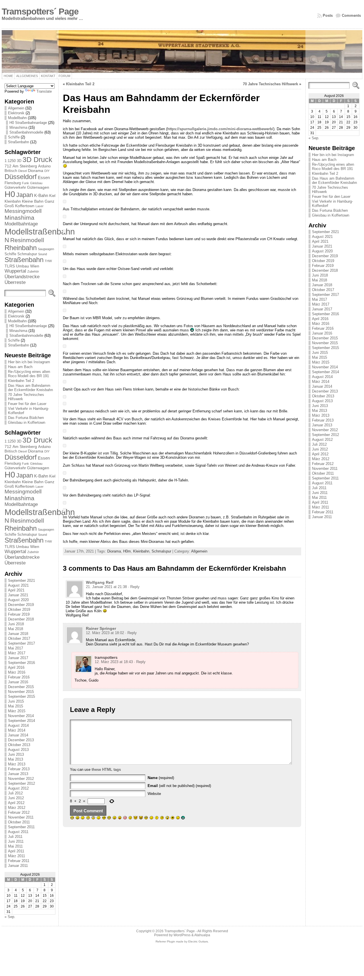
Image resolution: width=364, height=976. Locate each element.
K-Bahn (41, 195)
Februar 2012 (19, 812)
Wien (34, 266)
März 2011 (16, 856)
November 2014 (21, 716)
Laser (40, 206)
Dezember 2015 (21, 687)
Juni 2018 (16, 624)
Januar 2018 (18, 634)
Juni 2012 (16, 798)
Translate (44, 91)
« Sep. (10, 917)
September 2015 (21, 696)
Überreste (15, 282)
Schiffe (14, 137)
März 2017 (16, 653)
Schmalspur (27, 254)
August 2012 (18, 788)
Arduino (44, 166)
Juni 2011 (16, 841)
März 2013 (16, 764)
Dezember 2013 (21, 740)
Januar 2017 (18, 658)
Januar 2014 (18, 735)
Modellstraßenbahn (40, 231)
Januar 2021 (18, 595)
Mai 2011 (15, 846)
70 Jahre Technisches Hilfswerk (270, 84)
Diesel (22, 171)
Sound (42, 254)
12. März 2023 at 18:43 (114, 662)
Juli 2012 (15, 793)
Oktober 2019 (19, 609)
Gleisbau (36, 183)
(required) (161, 778)
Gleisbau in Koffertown (26, 422)
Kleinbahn (13, 201)
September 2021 (21, 580)
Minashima (18, 127)
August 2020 (18, 600)
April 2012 (16, 803)
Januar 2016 (18, 682)
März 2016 (16, 672)
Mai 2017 (15, 648)
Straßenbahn (18, 142)
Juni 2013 (16, 754)
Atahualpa (202, 935)
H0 (10, 194)
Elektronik (16, 113)
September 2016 (21, 663)
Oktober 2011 (19, 822)
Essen (44, 177)
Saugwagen (46, 249)
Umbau (22, 266)
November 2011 (21, 817)
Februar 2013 (19, 769)
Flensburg (13, 183)
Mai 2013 (15, 759)
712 (8, 166)
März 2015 (16, 711)
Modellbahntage (21, 224)
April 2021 (16, 590)
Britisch (11, 171)
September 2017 (21, 643)
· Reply (134, 587)
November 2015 (21, 692)
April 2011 (16, 851)
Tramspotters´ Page (40, 11)
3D (19, 161)
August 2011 (18, 832)
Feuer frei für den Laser (27, 404)
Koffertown (24, 205)
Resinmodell (27, 240)
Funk (25, 183)
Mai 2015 (15, 706)
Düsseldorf (21, 176)
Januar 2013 (18, 774)
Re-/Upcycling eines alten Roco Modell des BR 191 (29, 373)
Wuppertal (15, 271)
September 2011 (21, 827)
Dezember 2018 (21, 619)
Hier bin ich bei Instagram (29, 362)
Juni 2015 (16, 701)
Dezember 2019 (21, 605)
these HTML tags (106, 769)
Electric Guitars (198, 941)
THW (48, 261)
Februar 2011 (18, 861)
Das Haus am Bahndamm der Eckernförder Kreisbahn (30, 387)
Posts (328, 15)
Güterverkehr (15, 187)
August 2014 (18, 725)
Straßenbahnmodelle (26, 132)
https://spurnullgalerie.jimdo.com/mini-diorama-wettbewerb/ (220, 129)
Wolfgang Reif (99, 582)
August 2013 (18, 749)
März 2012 (16, 807)
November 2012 (21, 778)
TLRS (10, 266)
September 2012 (21, 783)
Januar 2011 (18, 865)
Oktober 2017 (19, 638)
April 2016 (16, 667)
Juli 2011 (15, 836)
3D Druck (37, 159)
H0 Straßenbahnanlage (28, 123)
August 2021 (18, 585)
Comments (351, 15)
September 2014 (21, 720)
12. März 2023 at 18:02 (105, 633)
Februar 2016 (19, 677)
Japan (24, 194)
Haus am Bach (20, 367)
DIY (46, 171)
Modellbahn (17, 118)
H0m (127, 551)
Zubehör (33, 271)
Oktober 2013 (19, 745)
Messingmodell (23, 211)
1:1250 (10, 161)
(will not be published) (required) (179, 786)
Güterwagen (38, 187)
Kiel (52, 196)
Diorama (35, 170)
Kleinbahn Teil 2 (21, 381)
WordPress (182, 935)
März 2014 (16, 730)
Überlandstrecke (22, 276)
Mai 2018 (15, 629)
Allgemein (16, 108)
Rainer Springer (101, 628)
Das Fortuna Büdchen (26, 418)
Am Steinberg (25, 166)
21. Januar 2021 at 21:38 (106, 587)
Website (154, 794)
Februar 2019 (19, 614)
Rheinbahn (21, 248)
